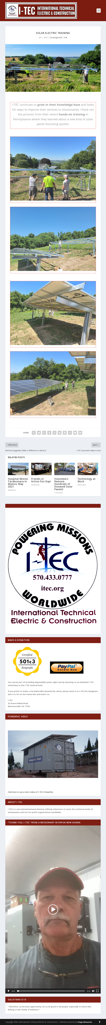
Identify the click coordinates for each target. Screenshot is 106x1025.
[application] (53, 909)
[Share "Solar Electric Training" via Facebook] (33, 432)
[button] (53, 909)
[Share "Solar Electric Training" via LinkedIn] (59, 432)
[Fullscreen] (97, 991)
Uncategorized (56, 37)
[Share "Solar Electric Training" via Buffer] (64, 432)
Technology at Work (87, 480)
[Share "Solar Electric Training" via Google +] (44, 432)
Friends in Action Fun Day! (41, 480)
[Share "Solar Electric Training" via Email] (75, 432)
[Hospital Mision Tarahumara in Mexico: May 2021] (18, 469)
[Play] (8, 991)
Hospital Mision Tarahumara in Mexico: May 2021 (18, 482)
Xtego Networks (85, 1022)
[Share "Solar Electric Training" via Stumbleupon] (70, 432)
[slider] (51, 991)
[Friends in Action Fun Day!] (41, 469)
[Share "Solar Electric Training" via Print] (80, 432)
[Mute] (93, 991)
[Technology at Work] (88, 469)
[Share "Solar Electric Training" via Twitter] (38, 432)
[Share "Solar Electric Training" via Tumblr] (49, 432)
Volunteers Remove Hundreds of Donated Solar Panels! (63, 484)
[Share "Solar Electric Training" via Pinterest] (54, 432)
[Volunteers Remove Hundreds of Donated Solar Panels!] (64, 469)
